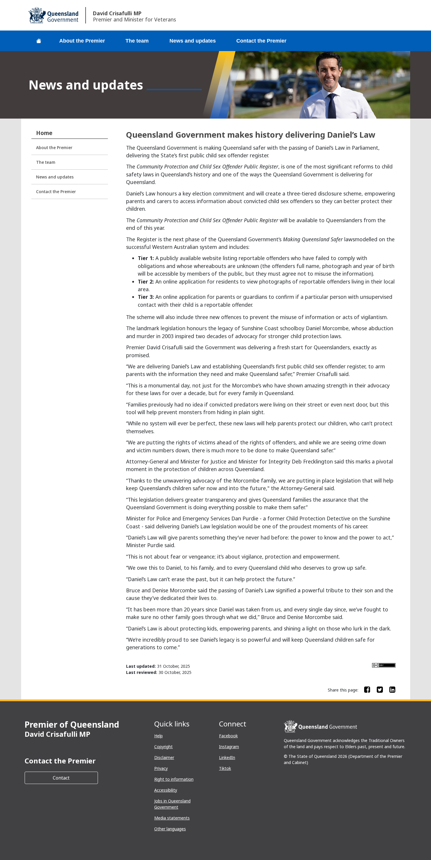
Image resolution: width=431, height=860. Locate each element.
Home (44, 133)
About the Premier (82, 41)
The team (137, 41)
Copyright (163, 746)
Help (158, 735)
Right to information (174, 779)
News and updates (192, 41)
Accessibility (165, 790)
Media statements (172, 818)
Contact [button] (75, 777)
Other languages (170, 829)
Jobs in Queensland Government (172, 804)
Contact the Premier (261, 41)
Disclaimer (164, 757)
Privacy (161, 768)
